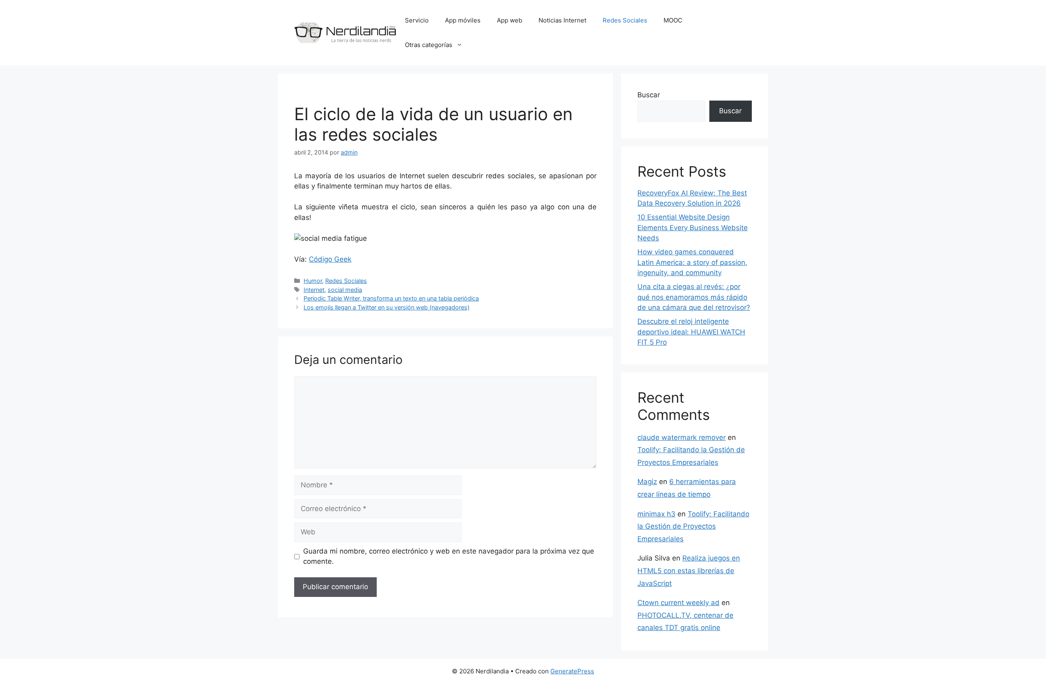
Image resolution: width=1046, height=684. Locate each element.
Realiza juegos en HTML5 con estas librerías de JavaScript (688, 570)
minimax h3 (656, 514)
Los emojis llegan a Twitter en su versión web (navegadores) (386, 307)
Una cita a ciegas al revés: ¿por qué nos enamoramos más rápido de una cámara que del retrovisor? (693, 297)
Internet (314, 289)
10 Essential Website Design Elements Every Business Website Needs (692, 227)
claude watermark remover (681, 437)
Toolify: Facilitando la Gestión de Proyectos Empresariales (693, 526)
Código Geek (330, 259)
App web (509, 20)
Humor (313, 280)
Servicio (417, 20)
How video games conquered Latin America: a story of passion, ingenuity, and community (692, 262)
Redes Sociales (625, 20)
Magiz (647, 482)
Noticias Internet (562, 20)
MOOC (673, 20)
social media (345, 289)
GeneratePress (572, 671)
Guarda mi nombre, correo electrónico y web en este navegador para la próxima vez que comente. (448, 556)
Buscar (648, 95)
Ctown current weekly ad (678, 603)
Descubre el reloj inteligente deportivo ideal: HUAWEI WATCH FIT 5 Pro (691, 331)
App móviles (463, 20)
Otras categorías (428, 45)
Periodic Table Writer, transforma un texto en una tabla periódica (391, 298)
